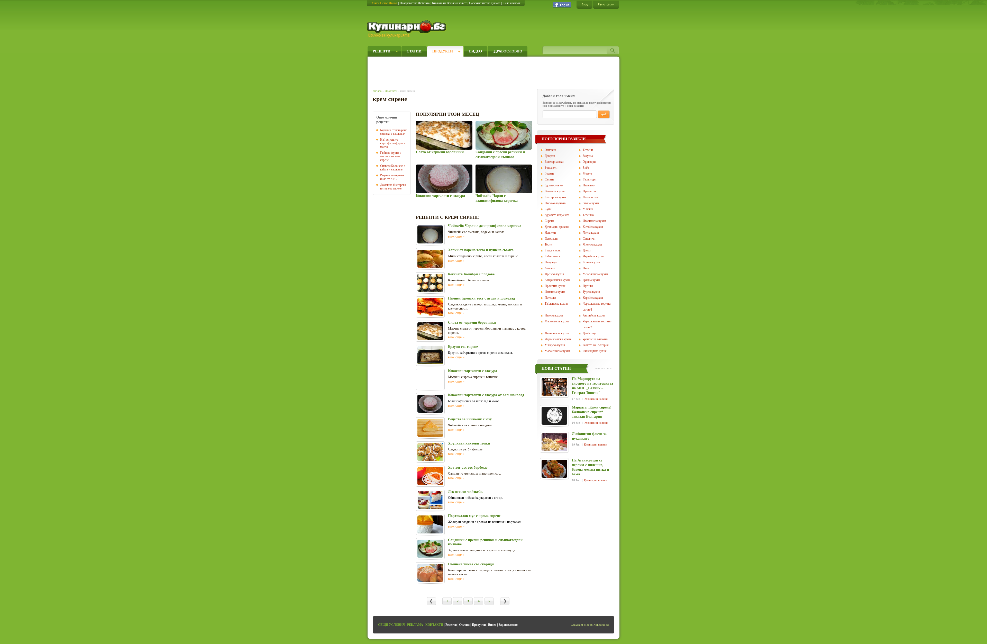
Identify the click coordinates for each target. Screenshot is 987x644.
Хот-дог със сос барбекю (468, 467)
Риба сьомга (552, 256)
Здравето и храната (557, 215)
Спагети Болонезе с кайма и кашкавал (392, 167)
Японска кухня (592, 244)
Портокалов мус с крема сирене (474, 516)
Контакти (434, 625)
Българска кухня (555, 197)
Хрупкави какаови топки (469, 443)
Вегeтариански (554, 162)
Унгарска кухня (555, 345)
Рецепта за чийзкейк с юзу (470, 419)
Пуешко (588, 286)
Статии (414, 51)
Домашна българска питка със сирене (393, 186)
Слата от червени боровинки (440, 152)
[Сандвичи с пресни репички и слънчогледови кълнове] (504, 135)
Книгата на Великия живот (449, 3)
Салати (549, 179)
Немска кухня (554, 315)
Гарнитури (589, 179)
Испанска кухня (555, 292)
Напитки (550, 232)
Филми (549, 173)
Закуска (588, 156)
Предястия (590, 191)
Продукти (442, 51)
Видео (475, 51)
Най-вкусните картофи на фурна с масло (392, 143)
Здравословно (507, 51)
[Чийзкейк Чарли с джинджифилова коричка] (504, 179)
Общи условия (391, 625)
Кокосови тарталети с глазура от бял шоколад (486, 395)
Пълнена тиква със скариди (471, 564)
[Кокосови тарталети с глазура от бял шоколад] (430, 404)
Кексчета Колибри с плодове (471, 274)
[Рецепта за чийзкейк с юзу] (430, 428)
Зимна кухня (591, 203)
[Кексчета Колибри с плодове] (430, 283)
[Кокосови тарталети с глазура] (444, 179)
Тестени (588, 150)
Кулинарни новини (596, 398)
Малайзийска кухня (557, 351)
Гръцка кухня (591, 280)
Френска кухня (554, 274)
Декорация (551, 238)
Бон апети (551, 167)
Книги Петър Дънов (384, 3)
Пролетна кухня (555, 286)
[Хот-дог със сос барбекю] (430, 476)
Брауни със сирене (463, 347)
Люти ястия (590, 197)
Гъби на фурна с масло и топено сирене (390, 156)
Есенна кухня (591, 262)
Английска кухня (594, 315)
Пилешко (589, 185)
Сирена (549, 221)
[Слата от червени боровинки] (444, 135)
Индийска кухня (593, 256)
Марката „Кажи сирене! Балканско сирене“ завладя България (591, 412)
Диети (586, 250)
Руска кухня (553, 250)
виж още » (456, 236)
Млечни (588, 209)
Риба (586, 167)
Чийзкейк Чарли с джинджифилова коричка (484, 226)
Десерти (550, 156)
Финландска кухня (595, 351)
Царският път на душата (484, 3)
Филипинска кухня (557, 333)
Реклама (415, 625)
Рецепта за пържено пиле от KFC (392, 177)
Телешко (588, 215)
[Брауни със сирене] (430, 355)
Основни (550, 150)
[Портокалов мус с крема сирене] (430, 524)
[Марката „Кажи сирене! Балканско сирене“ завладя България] (554, 416)
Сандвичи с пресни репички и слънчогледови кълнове (485, 542)
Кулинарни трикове (557, 227)
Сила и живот (511, 3)
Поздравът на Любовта (414, 3)
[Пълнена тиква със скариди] (430, 573)
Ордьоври (589, 162)
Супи (548, 209)
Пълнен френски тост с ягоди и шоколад (481, 298)
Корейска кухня (593, 298)
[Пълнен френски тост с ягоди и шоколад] (430, 307)
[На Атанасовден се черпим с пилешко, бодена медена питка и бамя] (554, 469)
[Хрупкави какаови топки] (430, 452)
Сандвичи (589, 238)
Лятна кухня (591, 232)
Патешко (550, 298)
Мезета (587, 173)
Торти (548, 244)
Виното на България (596, 345)
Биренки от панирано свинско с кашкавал (393, 131)
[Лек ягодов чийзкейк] (430, 500)
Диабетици (589, 333)
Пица (586, 268)
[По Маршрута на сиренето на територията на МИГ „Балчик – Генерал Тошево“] (554, 387)
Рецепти (381, 51)
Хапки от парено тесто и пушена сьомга (481, 250)
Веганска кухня (555, 191)
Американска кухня (557, 280)
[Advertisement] (466, 71)
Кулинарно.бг (407, 29)
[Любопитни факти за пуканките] (554, 442)
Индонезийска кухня (558, 339)
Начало (377, 90)
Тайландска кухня (556, 303)
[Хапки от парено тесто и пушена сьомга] (430, 259)
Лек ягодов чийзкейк (465, 492)
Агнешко (550, 268)
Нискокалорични (555, 203)
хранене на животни (595, 339)
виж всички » (603, 367)
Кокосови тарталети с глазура (440, 196)
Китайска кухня (593, 227)
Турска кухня (591, 292)
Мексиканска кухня (595, 274)
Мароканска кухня (557, 321)
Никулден (551, 262)
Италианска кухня (594, 221)
